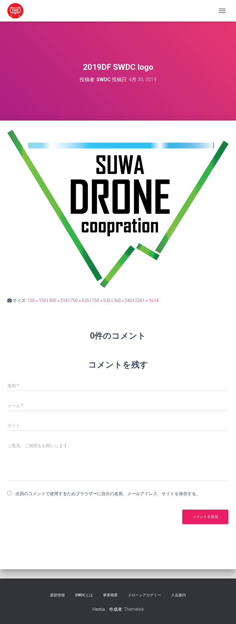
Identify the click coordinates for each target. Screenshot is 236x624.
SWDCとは (84, 595)
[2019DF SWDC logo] (118, 208)
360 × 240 (122, 300)
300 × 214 (58, 300)
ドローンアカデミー (144, 595)
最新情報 (57, 595)
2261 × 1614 (147, 300)
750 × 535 (79, 300)
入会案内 (178, 595)
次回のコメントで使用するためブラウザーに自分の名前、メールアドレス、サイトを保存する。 (107, 493)
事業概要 (110, 595)
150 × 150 (36, 300)
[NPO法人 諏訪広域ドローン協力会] (17, 10)
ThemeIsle (134, 609)
